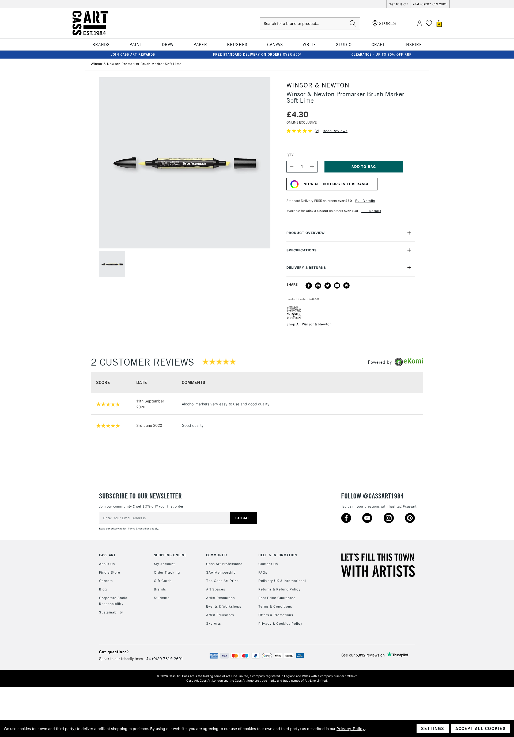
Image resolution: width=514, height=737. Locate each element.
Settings (432, 728)
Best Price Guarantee (277, 598)
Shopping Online (170, 555)
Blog (103, 589)
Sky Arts (213, 623)
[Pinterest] (318, 285)
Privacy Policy (351, 728)
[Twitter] (327, 285)
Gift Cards (163, 581)
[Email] (337, 285)
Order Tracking (167, 572)
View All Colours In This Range (336, 184)
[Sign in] (419, 23)
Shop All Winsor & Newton (309, 324)
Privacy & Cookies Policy (280, 623)
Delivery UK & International (282, 581)
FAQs (262, 572)
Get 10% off (398, 4)
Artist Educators (220, 615)
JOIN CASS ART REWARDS (133, 54)
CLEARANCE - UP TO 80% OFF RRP (381, 54)
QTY (290, 155)
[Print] (346, 285)
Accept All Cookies (480, 728)
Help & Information (277, 555)
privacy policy (118, 528)
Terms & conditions (139, 528)
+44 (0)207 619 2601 (430, 4)
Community (217, 555)
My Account (164, 564)
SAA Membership (221, 572)
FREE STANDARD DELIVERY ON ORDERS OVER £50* (257, 54)
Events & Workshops (223, 606)
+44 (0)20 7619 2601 (163, 658)
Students (161, 598)
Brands (160, 589)
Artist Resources (220, 598)
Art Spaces (215, 589)
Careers (106, 581)
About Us (107, 564)
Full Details (365, 200)
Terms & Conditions (275, 606)
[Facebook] (308, 285)
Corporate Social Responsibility (113, 601)
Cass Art (107, 555)
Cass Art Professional (225, 564)
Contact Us (268, 564)
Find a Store (109, 572)
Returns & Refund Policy (279, 589)
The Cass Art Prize (222, 581)
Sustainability (111, 612)
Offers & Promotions (275, 615)
